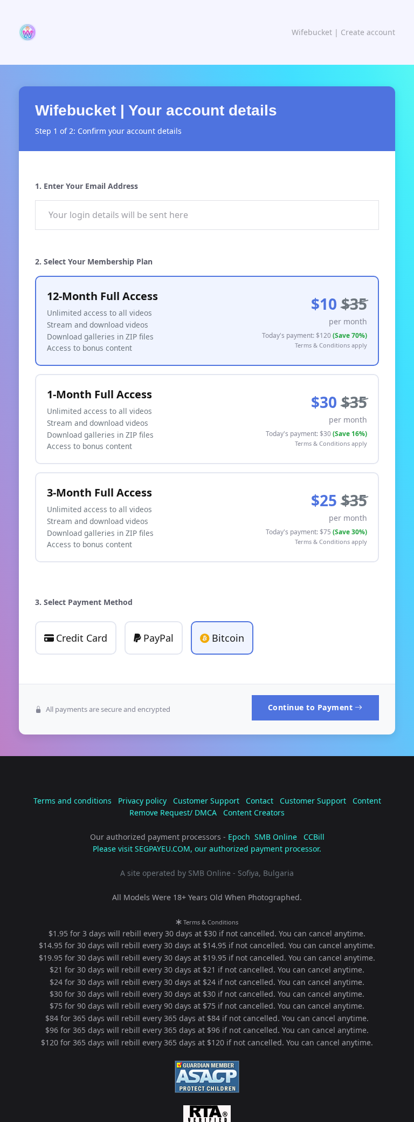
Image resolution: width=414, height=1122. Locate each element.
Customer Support (206, 800)
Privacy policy (142, 800)
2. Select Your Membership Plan (94, 261)
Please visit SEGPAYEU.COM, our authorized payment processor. (207, 849)
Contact (259, 800)
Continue (310, 707)
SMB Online (275, 837)
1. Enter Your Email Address (86, 186)
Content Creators (254, 812)
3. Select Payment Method (84, 602)
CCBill (314, 837)
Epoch (239, 837)
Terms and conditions (72, 800)
